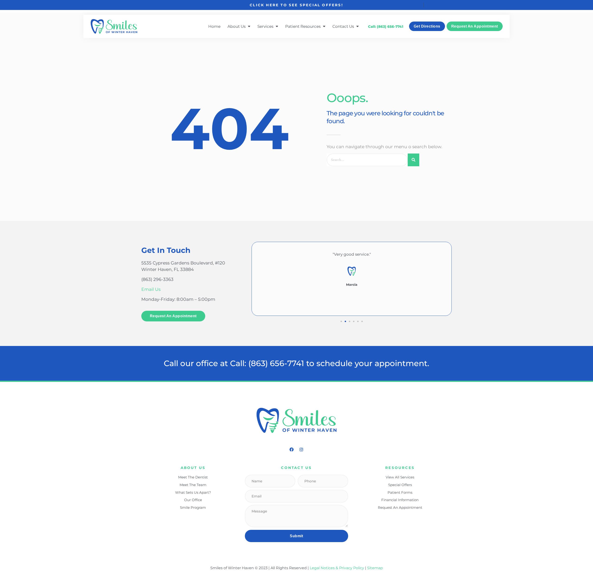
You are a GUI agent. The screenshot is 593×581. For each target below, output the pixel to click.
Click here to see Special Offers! (296, 5)
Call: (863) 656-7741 (385, 26)
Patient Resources (303, 26)
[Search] (413, 160)
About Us (236, 26)
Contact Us (343, 26)
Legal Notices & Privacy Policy (337, 568)
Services (265, 26)
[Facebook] (292, 449)
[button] (341, 321)
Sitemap (375, 568)
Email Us (151, 289)
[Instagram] (301, 449)
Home (214, 26)
